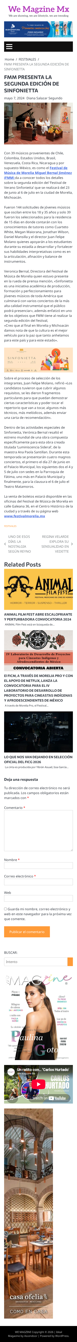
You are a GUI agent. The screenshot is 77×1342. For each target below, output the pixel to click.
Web (7, 892)
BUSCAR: (10, 952)
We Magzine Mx (38, 9)
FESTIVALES (10, 526)
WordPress (62, 1336)
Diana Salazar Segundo (44, 98)
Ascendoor (30, 1336)
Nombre (12, 860)
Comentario (14, 807)
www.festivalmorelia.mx (24, 516)
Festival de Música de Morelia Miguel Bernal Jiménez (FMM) (38, 173)
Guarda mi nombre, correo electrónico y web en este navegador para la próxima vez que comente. (38, 914)
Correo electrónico (20, 876)
